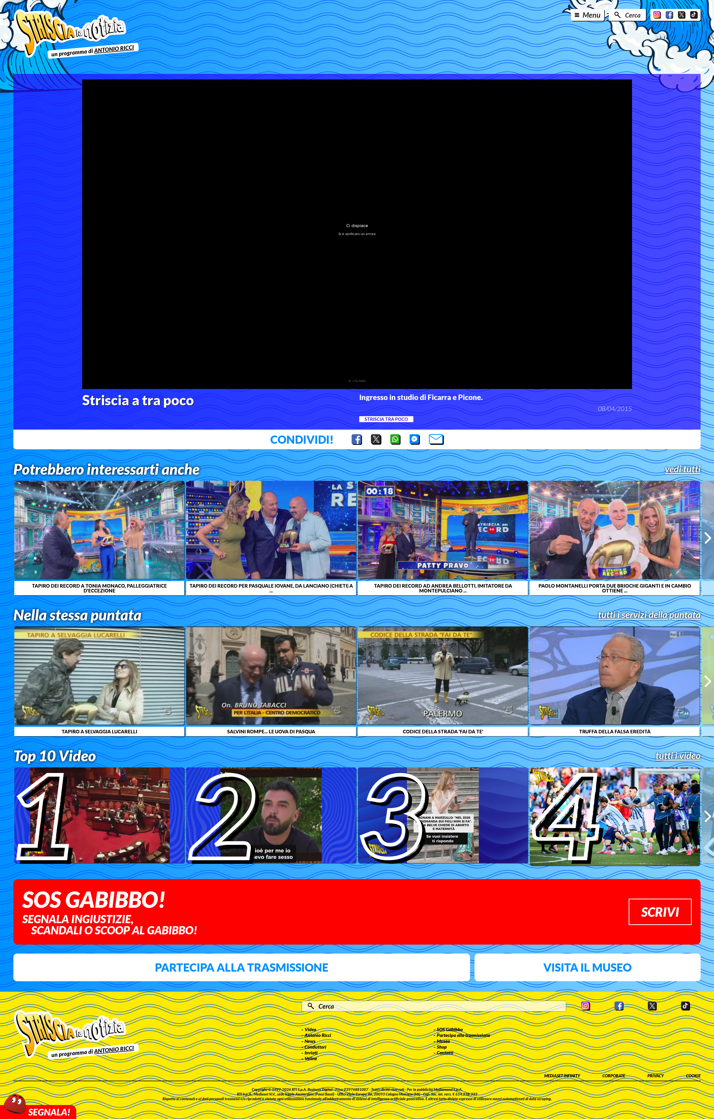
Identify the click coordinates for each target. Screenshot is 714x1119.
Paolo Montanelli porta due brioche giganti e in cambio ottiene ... (614, 588)
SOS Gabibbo (450, 1029)
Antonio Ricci (318, 1035)
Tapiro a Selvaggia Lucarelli (99, 731)
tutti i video (678, 755)
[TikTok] (694, 15)
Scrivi (660, 911)
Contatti (445, 1052)
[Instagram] (657, 15)
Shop (442, 1047)
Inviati (311, 1052)
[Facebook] (669, 15)
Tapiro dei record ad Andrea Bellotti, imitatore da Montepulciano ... (443, 588)
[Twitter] (681, 15)
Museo (443, 1041)
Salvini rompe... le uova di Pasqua (271, 731)
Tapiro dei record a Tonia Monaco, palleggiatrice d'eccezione (99, 588)
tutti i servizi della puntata (649, 614)
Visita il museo (587, 967)
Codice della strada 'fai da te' (443, 731)
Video (310, 1029)
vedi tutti (683, 469)
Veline (311, 1058)
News (310, 1041)
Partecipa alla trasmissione (241, 967)
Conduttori (315, 1047)
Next (708, 538)
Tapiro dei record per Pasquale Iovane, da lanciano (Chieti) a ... (271, 588)
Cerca (633, 15)
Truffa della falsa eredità (615, 731)
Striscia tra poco (386, 419)
